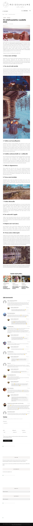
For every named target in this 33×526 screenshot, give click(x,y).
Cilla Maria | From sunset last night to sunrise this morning (15, 403)
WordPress (19, 524)
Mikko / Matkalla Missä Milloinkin (12, 300)
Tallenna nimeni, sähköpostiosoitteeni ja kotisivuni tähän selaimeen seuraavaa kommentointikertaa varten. (15, 437)
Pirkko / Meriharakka (10, 388)
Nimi (4, 430)
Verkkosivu (23, 430)
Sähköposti (14, 430)
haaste (5, 17)
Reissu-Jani (9, 363)
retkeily (8, 17)
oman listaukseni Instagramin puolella (15, 43)
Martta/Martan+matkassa (11, 411)
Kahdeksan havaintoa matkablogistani (6, 287)
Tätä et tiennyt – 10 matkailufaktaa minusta (16, 287)
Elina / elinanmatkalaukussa (11, 313)
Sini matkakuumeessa (10, 351)
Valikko (6, 11)
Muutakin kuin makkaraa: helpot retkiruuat (25, 287)
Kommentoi (5, 421)
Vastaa (29, 300)
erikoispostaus (6, 283)
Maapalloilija (9, 341)
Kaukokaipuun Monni (10, 326)
